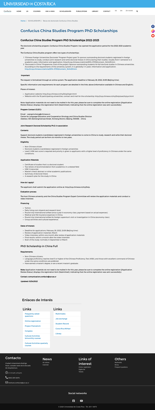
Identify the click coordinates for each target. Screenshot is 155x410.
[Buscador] (138, 11)
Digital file (82, 369)
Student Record (62, 324)
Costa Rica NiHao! (63, 329)
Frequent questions (121, 367)
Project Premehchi (33, 326)
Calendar (46, 365)
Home (23, 21)
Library (58, 334)
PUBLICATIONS (81, 11)
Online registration (33, 321)
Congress (29, 331)
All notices (46, 362)
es (116, 11)
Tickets (81, 372)
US (27, 11)
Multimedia (60, 314)
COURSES (36, 11)
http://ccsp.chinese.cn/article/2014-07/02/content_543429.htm (51, 69)
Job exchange (61, 319)
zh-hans (129, 11)
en (121, 11)
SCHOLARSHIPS (65, 11)
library (117, 365)
